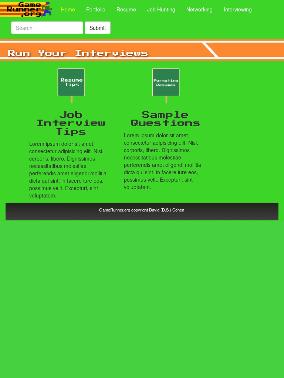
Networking (199, 9)
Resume (126, 9)
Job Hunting (161, 9)
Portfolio (95, 9)
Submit (97, 27)
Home (71, 9)
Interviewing (238, 9)
